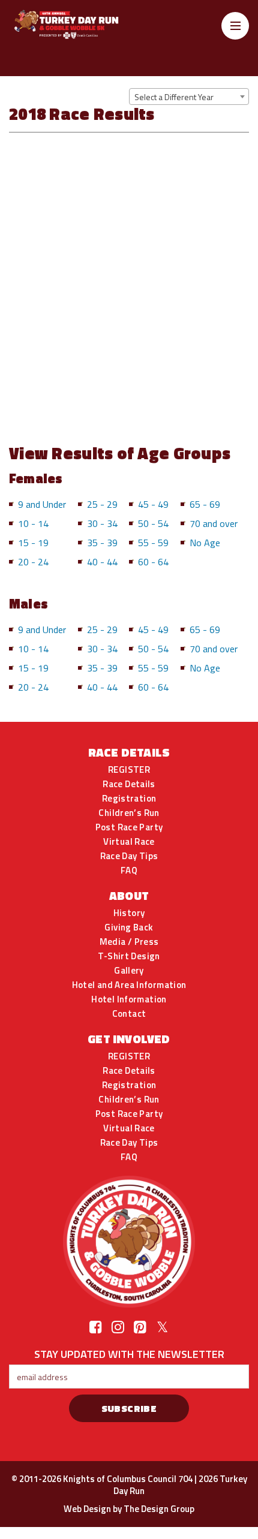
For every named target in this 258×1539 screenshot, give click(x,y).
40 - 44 (102, 562)
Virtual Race (129, 841)
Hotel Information (128, 999)
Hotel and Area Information (129, 985)
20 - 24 (33, 562)
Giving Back (128, 927)
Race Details (129, 784)
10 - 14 (33, 523)
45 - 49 (153, 504)
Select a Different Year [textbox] (174, 97)
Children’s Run (128, 813)
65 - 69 (205, 504)
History (129, 913)
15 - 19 (33, 542)
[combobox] (189, 96)
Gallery (129, 970)
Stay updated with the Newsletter (129, 1353)
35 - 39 (102, 542)
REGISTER (129, 769)
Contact (129, 1013)
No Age (205, 542)
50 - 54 (153, 523)
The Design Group (159, 1509)
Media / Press (129, 941)
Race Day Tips (129, 856)
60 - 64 (153, 562)
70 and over (214, 523)
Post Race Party (129, 827)
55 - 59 (153, 542)
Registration (129, 798)
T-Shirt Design (129, 956)
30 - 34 (102, 523)
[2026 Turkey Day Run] (78, 24)
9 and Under (42, 504)
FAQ (129, 870)
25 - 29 (102, 504)
